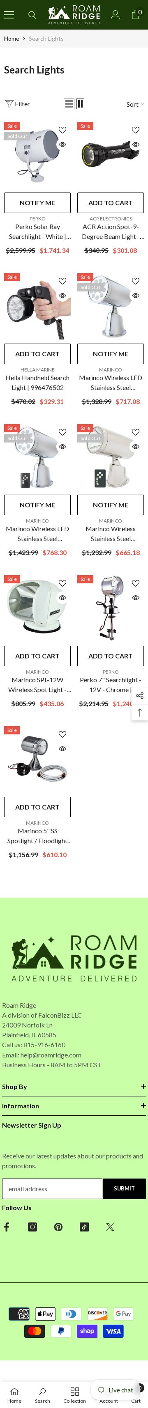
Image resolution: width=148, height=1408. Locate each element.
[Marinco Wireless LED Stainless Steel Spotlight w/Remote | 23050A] (37, 457)
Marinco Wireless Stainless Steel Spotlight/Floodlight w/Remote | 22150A (110, 534)
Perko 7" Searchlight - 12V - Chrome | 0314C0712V (110, 685)
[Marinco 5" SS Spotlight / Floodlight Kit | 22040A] (37, 759)
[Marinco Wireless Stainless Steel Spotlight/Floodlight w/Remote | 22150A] (110, 457)
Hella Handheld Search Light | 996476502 (37, 382)
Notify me (37, 202)
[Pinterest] (58, 1227)
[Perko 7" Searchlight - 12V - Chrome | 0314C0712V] (110, 608)
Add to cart (110, 202)
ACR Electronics (111, 219)
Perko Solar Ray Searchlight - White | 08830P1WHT (37, 231)
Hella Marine (38, 370)
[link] (42, 1394)
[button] (69, 104)
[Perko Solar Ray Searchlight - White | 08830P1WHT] (37, 155)
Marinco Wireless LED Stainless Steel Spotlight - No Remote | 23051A (110, 383)
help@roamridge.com (51, 1055)
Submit (124, 1188)
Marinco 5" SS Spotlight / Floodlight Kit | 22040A (37, 836)
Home (11, 38)
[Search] (32, 15)
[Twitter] (110, 1227)
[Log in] (115, 14)
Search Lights (46, 38)
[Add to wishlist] (62, 130)
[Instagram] (32, 1227)
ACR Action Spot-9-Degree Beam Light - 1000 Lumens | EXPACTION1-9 (111, 231)
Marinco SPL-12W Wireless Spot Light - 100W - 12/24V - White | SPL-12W (37, 685)
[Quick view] (62, 144)
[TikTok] (84, 1227)
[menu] (9, 15)
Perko (38, 219)
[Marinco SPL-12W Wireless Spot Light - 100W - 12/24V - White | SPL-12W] (37, 608)
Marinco (110, 370)
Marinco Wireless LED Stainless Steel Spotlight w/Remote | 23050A (37, 534)
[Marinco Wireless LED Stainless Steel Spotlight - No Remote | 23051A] (110, 306)
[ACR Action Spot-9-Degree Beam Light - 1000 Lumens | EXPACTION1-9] (110, 155)
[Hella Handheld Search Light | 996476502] (37, 306)
